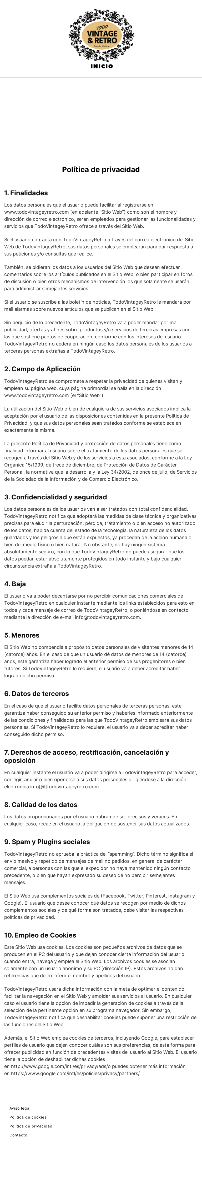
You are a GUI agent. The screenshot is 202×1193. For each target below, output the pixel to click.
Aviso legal (20, 1108)
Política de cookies (28, 1117)
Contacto (18, 1135)
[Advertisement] (101, 125)
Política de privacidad (31, 1126)
